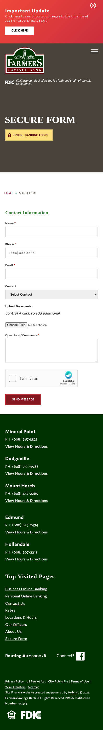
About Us (13, 631)
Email (9, 265)
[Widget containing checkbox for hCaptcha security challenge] (41, 378)
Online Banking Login (30, 135)
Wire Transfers (15, 687)
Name (9, 223)
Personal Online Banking (26, 596)
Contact (11, 286)
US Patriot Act (36, 681)
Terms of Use (80, 681)
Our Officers (16, 624)
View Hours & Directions (26, 446)
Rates (10, 610)
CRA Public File (58, 681)
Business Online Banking (26, 588)
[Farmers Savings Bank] (24, 60)
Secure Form (16, 638)
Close (94, 6)
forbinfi (73, 692)
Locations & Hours (21, 617)
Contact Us (15, 603)
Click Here (19, 30)
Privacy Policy (14, 681)
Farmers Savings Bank (20, 698)
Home (8, 193)
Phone (9, 244)
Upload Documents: (19, 306)
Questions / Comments (21, 335)
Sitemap (33, 687)
